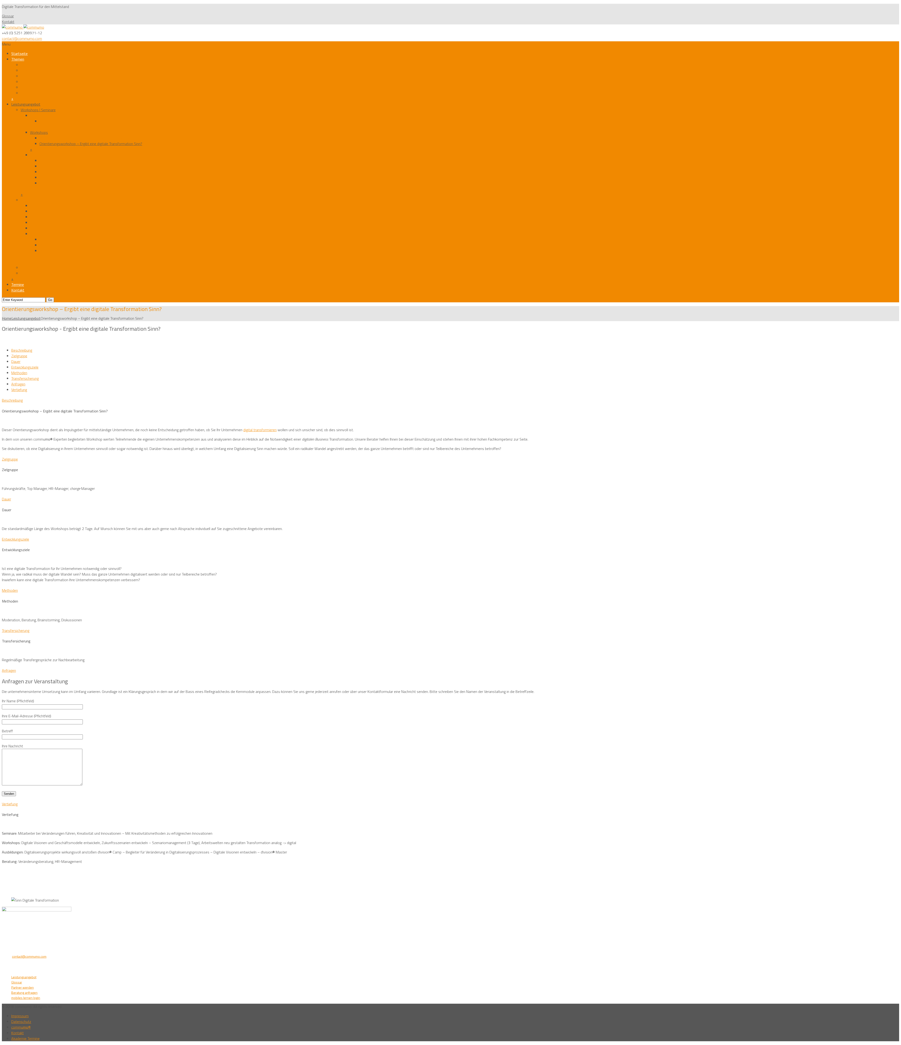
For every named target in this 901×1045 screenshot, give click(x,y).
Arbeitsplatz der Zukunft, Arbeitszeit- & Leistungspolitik (64, 93)
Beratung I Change (35, 200)
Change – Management (57, 160)
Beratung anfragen (24, 992)
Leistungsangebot (25, 104)
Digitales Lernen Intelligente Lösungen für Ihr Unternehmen (84, 245)
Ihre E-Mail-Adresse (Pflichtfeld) (26, 716)
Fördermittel (30, 273)
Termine (17, 284)
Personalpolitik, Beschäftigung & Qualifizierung (57, 76)
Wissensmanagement (47, 211)
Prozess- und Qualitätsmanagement (58, 222)
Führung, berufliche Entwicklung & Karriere (53, 87)
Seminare (37, 155)
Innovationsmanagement (49, 217)
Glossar (8, 16)
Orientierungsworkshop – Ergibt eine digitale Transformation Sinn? (90, 143)
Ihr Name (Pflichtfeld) (18, 701)
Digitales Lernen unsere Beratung (65, 239)
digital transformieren (260, 430)
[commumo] (23, 27)
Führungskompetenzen (57, 172)
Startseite (19, 53)
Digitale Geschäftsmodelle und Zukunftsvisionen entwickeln (85, 138)
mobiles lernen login (25, 997)
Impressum (20, 1016)
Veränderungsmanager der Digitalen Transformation (79, 121)
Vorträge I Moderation (38, 267)
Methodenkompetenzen (58, 177)
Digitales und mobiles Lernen (52, 234)
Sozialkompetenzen (54, 166)
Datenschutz (21, 1021)
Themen (17, 59)
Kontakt (8, 21)
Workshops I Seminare (38, 110)
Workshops (39, 132)
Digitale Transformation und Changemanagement (68, 205)
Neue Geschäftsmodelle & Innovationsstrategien (58, 65)
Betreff (7, 731)
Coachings (47, 183)
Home (6, 318)
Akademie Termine (25, 1038)
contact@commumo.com (22, 38)
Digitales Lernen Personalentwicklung (68, 251)
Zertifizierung (40, 115)
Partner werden (22, 987)
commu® (21, 1027)
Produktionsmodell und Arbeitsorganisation (54, 70)
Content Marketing (44, 228)
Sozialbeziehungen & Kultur (42, 82)
